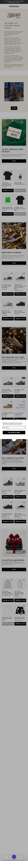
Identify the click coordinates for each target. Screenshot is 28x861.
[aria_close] (14, 439)
